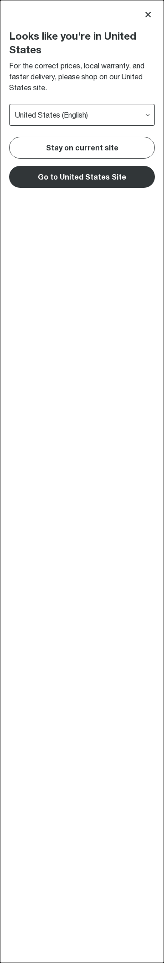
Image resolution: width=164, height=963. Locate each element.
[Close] (148, 14)
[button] (82, 177)
